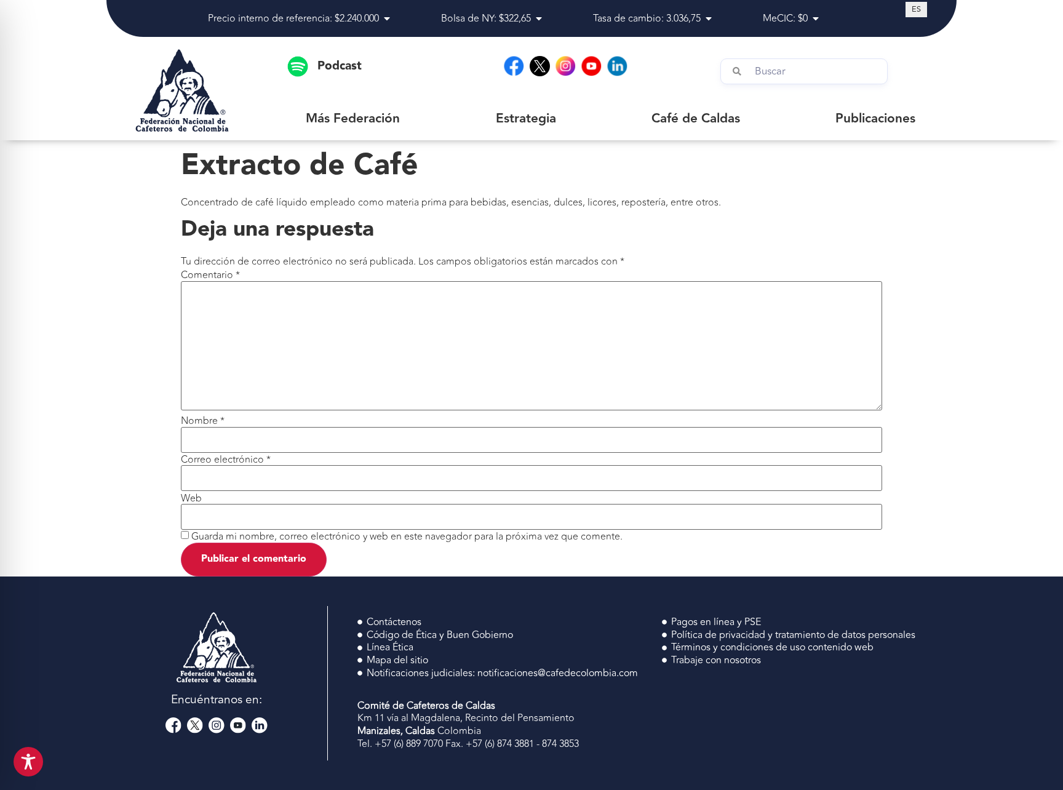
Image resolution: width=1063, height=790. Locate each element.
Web (191, 498)
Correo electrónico (226, 460)
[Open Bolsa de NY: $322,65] (539, 18)
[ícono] (540, 66)
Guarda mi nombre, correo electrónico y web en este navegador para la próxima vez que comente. (407, 536)
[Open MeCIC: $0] (816, 18)
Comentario (210, 275)
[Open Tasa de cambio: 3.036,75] (709, 18)
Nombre (203, 421)
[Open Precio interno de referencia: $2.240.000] (387, 18)
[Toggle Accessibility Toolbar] (28, 762)
